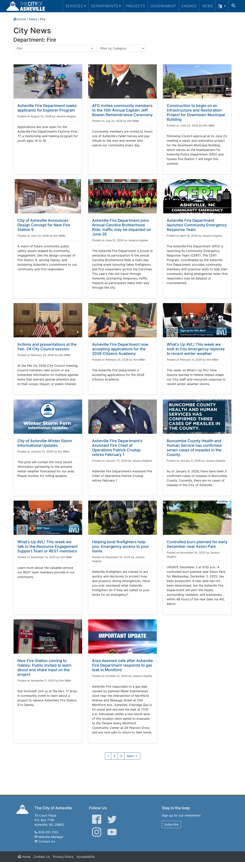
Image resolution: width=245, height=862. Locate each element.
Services (74, 6)
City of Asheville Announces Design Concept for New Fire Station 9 (43, 225)
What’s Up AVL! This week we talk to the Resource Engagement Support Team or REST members (47, 546)
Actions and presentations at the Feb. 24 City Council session (47, 346)
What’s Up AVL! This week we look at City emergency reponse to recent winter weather (196, 349)
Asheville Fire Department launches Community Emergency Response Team (197, 225)
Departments (104, 6)
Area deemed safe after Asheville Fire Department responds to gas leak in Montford (122, 665)
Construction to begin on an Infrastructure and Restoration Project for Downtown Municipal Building (196, 112)
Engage (189, 6)
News (207, 6)
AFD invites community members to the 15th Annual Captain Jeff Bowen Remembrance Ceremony (122, 110)
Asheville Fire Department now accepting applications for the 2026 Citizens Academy (120, 349)
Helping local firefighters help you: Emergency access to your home (120, 546)
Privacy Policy (63, 857)
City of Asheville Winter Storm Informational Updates (44, 443)
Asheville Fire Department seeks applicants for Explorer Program (47, 108)
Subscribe (171, 824)
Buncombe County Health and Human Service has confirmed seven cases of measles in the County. (194, 448)
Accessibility (86, 857)
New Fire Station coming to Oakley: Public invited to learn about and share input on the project (44, 667)
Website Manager (51, 837)
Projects (135, 6)
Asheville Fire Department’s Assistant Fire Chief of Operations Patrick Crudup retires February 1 (117, 448)
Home (25, 857)
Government (163, 6)
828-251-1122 (48, 832)
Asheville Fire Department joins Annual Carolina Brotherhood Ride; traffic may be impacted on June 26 (121, 227)
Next (131, 756)
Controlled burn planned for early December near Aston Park (197, 544)
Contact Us (46, 841)
